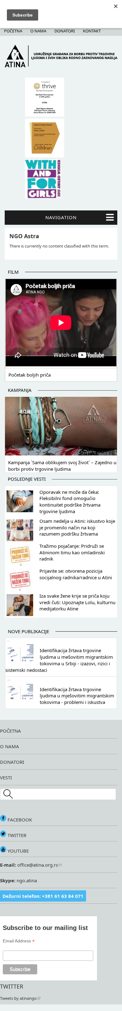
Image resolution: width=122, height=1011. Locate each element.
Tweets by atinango (18, 998)
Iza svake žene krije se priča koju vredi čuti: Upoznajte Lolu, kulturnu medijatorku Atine (77, 602)
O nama (38, 31)
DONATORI (12, 762)
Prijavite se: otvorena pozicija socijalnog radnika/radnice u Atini (75, 574)
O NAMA (9, 746)
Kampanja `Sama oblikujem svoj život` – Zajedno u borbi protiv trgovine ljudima (62, 465)
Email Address (19, 941)
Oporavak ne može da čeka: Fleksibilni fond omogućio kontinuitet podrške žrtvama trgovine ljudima (69, 501)
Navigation (61, 217)
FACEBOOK (19, 819)
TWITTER (16, 835)
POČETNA (10, 731)
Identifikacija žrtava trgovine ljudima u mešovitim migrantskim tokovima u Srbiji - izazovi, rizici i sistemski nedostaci (59, 660)
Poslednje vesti (27, 479)
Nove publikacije (28, 631)
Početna (13, 31)
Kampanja (20, 390)
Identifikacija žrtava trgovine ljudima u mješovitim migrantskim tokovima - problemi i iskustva (77, 695)
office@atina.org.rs (37, 865)
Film (13, 272)
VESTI (6, 777)
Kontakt (92, 31)
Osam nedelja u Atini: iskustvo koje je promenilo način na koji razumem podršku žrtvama (77, 527)
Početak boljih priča (29, 375)
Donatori (64, 31)
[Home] (61, 66)
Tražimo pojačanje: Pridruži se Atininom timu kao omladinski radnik (72, 552)
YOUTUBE (17, 851)
